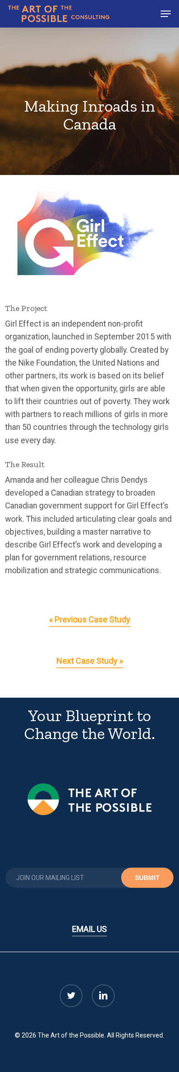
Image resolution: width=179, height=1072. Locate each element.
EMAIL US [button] (89, 929)
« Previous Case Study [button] (89, 619)
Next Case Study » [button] (89, 661)
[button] (166, 13)
